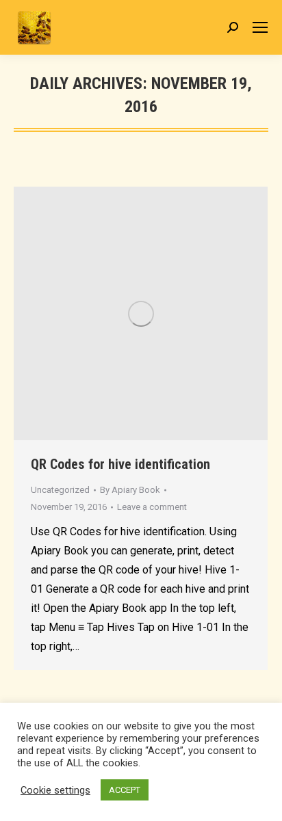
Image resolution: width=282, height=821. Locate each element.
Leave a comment (152, 507)
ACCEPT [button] (124, 790)
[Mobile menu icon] (260, 27)
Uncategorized (60, 490)
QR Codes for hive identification (120, 464)
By (130, 490)
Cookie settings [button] (55, 790)
